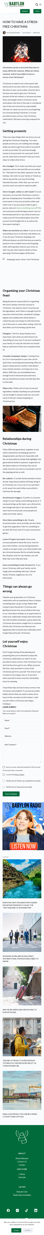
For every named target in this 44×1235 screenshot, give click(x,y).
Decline (27, 1230)
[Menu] (40, 4)
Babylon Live (21, 1191)
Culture (22, 1174)
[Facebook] (8, 1210)
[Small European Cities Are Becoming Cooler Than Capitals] (22, 1090)
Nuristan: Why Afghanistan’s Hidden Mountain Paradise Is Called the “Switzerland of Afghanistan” (20, 905)
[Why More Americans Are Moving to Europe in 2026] (22, 985)
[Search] (37, 4)
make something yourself (26, 208)
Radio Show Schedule (22, 1195)
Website (8, 736)
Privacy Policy (19, 775)
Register (25, 11)
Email (7, 728)
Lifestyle (36, 33)
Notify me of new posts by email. (19, 787)
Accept (16, 1230)
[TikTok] (26, 1210)
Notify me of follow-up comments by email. (23, 781)
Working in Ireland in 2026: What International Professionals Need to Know (21, 958)
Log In (37, 11)
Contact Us (22, 1161)
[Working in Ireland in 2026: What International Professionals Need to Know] (22, 932)
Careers (22, 1165)
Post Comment (11, 794)
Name (7, 720)
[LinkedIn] (35, 1210)
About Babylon (22, 1158)
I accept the (15, 775)
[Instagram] (17, 1210)
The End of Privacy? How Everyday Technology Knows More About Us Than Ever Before (19, 1063)
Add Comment (11, 744)
